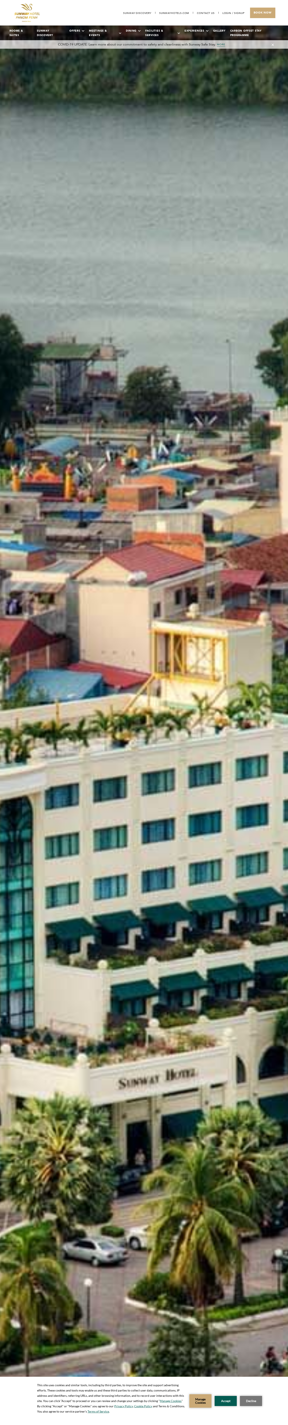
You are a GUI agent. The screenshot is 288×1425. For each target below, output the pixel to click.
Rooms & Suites (16, 33)
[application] (144, 1401)
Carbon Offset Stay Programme (246, 33)
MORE (221, 44)
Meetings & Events (98, 33)
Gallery (219, 30)
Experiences (194, 30)
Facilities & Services (154, 33)
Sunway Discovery (45, 33)
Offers (74, 30)
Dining (131, 30)
